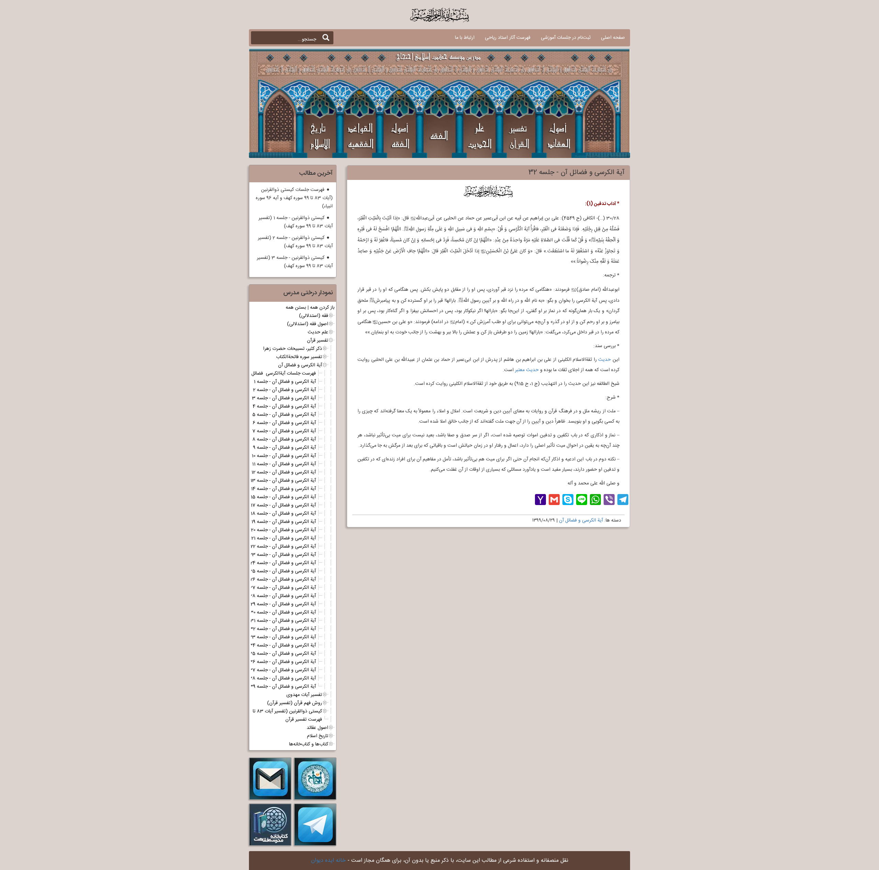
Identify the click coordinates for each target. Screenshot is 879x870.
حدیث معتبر (527, 370)
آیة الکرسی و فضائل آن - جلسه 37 (282, 670)
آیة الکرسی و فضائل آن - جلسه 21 (283, 538)
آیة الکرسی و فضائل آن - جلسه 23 (283, 555)
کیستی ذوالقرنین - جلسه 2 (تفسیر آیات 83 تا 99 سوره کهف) (295, 242)
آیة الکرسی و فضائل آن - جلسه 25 (283, 571)
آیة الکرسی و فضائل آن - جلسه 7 (284, 431)
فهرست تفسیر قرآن (303, 720)
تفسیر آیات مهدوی (304, 695)
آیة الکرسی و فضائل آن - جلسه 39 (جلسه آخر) (271, 687)
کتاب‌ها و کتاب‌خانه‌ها (308, 744)
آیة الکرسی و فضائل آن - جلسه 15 (283, 497)
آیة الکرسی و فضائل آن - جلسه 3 (284, 398)
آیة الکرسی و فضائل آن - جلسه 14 (283, 489)
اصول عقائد (317, 728)
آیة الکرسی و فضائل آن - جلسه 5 (284, 415)
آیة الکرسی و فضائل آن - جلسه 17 (283, 505)
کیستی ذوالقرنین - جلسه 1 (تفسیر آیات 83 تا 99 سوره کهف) (296, 222)
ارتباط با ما (465, 38)
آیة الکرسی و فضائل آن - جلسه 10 (284, 456)
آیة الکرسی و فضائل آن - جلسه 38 (282, 678)
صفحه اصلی (613, 38)
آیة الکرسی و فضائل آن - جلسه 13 (283, 481)
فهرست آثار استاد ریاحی (507, 38)
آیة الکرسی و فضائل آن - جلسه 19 (283, 522)
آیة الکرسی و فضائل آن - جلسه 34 (282, 645)
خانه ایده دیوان (328, 860)
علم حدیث (318, 332)
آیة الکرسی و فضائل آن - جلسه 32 (283, 629)
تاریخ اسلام (317, 736)
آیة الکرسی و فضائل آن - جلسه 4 (284, 406)
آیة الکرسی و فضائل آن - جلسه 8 (284, 439)
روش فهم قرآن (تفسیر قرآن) (294, 703)
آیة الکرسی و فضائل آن (581, 520)
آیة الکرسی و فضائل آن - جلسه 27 (283, 588)
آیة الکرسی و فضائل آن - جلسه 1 (285, 382)
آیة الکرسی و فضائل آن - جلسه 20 (283, 530)
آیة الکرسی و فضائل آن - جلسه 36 (282, 662)
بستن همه (296, 308)
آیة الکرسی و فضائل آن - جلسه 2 (284, 390)
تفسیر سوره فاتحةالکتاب (299, 357)
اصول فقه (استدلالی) (307, 324)
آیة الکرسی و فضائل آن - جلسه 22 (283, 546)
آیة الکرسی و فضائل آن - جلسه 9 (284, 448)
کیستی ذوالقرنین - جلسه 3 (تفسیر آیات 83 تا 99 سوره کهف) (295, 262)
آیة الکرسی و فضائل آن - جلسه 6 (284, 423)
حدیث (604, 360)
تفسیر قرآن (317, 340)
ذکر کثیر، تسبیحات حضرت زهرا (292, 349)
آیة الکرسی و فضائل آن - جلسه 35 (282, 654)
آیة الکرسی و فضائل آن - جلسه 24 (283, 563)
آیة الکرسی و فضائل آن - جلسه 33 (282, 637)
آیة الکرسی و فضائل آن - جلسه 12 (283, 472)
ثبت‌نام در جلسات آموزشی (566, 38)
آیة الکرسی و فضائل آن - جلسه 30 (283, 612)
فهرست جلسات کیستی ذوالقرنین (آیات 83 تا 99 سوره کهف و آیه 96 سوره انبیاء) (294, 198)
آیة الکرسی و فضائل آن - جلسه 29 (283, 604)
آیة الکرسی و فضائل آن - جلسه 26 (283, 579)
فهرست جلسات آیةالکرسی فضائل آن (280, 373)
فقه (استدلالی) (313, 316)
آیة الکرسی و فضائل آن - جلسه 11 (284, 464)
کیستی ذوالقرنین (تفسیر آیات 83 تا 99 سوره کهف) (273, 711)
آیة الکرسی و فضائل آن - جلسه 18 (283, 514)
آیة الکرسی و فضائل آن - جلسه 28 (283, 596)
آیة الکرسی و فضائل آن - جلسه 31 (283, 621)
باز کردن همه (322, 308)
